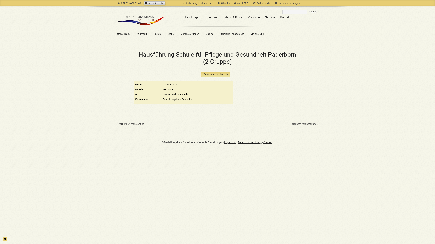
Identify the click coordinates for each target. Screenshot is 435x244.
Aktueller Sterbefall (154, 3)
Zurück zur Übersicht (218, 74)
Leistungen (192, 17)
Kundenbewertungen (289, 3)
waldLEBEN (243, 3)
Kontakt (285, 17)
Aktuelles (225, 3)
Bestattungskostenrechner (199, 3)
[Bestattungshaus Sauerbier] (141, 26)
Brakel (171, 34)
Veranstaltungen (190, 34)
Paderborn (142, 34)
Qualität (210, 34)
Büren (157, 34)
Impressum (230, 142)
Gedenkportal (264, 3)
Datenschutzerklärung (250, 142)
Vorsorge (254, 17)
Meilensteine (257, 34)
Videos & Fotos (233, 17)
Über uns (211, 17)
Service (270, 17)
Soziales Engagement (232, 34)
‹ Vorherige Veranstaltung (130, 124)
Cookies (267, 142)
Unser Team (123, 34)
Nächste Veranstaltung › (305, 124)
